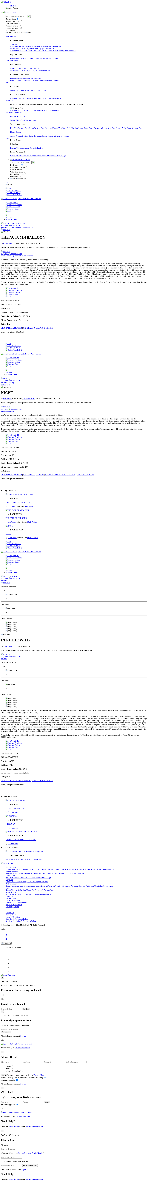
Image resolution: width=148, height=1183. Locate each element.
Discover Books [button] (11, 867)
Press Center (32, 894)
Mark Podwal (32, 522)
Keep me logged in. (8, 1080)
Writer (8, 1069)
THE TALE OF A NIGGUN (16, 518)
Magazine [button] (9, 100)
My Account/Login (48, 890)
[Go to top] (6, 943)
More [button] (7, 138)
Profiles (13, 78)
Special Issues (25, 110)
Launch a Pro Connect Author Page (76, 886)
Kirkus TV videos (69, 873)
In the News (26, 80)
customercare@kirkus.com (34, 1126)
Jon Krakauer (8, 646)
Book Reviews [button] (11, 36)
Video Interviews (12, 26)
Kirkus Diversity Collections (16, 890)
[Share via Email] (12, 209)
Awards (27, 78)
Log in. (23, 1036)
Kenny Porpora (9, 243)
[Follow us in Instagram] (6, 937)
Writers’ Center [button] (11, 884)
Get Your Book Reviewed (43, 128)
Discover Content (16, 156)
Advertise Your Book (108, 128)
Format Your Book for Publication (65, 128)
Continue (26, 1009)
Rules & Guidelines (48, 98)
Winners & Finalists (17, 90)
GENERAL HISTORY (85, 475)
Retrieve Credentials (30, 1165)
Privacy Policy (11, 898)
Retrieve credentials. (22, 1048)
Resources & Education (18, 116)
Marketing (32, 120)
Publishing (25, 120)
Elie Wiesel (7, 399)
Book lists (21, 58)
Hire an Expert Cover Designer (89, 128)
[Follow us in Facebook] (6, 933)
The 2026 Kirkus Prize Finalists (29, 199)
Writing (13, 120)
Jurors (43, 90)
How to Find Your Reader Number (30, 1153)
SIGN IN (13, 6)
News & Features (12, 24)
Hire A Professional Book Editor (22, 128)
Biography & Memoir (45, 48)
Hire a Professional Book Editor (17, 886)
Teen (31, 68)
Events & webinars (62, 136)
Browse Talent (28, 156)
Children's (72, 51)
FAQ (26, 894)
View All (13, 44)
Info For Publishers (44, 894)
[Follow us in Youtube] (6, 939)
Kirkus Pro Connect (33, 890)
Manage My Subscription (31, 882)
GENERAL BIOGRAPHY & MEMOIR (38, 328)
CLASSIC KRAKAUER (15, 808)
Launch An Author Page (57, 156)
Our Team (14, 894)
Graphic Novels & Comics (42, 51)
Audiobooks (14, 46)
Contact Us (10, 913)
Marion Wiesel (29, 399)
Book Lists (17, 873)
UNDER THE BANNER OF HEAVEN (21, 840)
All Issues (33, 110)
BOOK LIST (12, 199)
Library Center (15, 132)
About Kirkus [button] (11, 892)
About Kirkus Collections (34, 148)
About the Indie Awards (19, 98)
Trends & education (17, 136)
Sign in (4, 1075)
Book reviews (11, 19)
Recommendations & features (44, 136)
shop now (5, 225)
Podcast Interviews (13, 28)
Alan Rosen (29, 506)
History (56, 48)
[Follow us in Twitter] (6, 935)
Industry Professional (13, 1071)
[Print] (8, 211)
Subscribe (56, 110)
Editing (18, 120)
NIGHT (8, 534)
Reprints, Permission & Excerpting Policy (14, 906)
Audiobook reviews (13, 21)
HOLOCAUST (29, 475)
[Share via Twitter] (13, 207)
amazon (4, 227)
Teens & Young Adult (60, 51)
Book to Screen (16, 80)
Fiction (21, 46)
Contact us (9, 896)
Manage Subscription (45, 110)
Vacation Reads (52, 58)
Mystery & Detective (46, 46)
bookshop (10, 227)
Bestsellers (14, 58)
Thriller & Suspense (31, 46)
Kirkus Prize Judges (44, 878)
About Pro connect (41, 156)
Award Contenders (34, 98)
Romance (57, 46)
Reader (8, 1066)
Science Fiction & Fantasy (19, 48)
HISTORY (40, 475)
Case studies (29, 136)
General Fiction (16, 68)
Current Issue (15, 110)
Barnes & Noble (21, 227)
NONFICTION (11, 219)
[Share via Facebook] (14, 205)
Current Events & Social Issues (21, 51)
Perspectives (20, 78)
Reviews (9, 217)
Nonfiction (33, 48)
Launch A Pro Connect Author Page (129, 128)
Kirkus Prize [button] (10, 875)
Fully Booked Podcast (51, 80)
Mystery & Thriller (36, 70)
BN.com (30, 227)
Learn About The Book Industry (101, 886)
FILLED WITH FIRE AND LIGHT (19, 502)
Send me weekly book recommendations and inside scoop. (22, 1078)
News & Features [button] (12, 61)
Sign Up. (24, 1170)
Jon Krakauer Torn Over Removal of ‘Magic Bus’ (24, 859)
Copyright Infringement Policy (17, 903)
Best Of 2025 (42, 58)
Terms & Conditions (13, 900)
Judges (58, 98)
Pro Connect (10, 30)
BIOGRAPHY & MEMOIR (11, 328)
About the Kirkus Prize (33, 90)
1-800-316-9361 (14, 1126)
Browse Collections (17, 148)
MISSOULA (10, 824)
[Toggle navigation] (2, 12)
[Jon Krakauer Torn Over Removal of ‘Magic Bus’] (25, 851)
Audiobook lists (31, 58)
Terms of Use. (38, 1075)
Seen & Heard (35, 78)
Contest (21, 894)
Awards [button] (8, 82)
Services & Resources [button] (14, 112)
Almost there (6, 1032)
